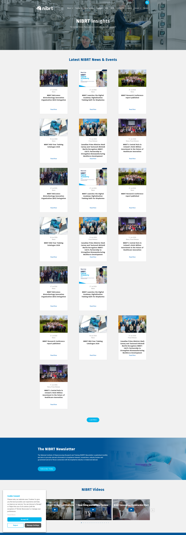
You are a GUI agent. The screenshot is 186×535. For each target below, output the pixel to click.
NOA (106, 8)
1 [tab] (81, 523)
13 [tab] (105, 523)
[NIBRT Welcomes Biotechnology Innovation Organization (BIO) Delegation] (54, 78)
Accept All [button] (24, 519)
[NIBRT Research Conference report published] (132, 78)
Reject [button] (15, 525)
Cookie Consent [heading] (13, 496)
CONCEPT (121, 8)
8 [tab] (95, 523)
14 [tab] (107, 523)
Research (99, 8)
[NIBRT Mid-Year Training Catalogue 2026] (54, 127)
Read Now (53, 109)
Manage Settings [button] (33, 525)
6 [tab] (91, 523)
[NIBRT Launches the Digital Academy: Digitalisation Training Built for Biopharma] (93, 78)
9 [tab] (97, 523)
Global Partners (89, 8)
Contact (145, 8)
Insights (129, 8)
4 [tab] (87, 523)
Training (77, 8)
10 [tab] (99, 523)
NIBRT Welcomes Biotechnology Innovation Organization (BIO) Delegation (53, 97)
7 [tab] (93, 523)
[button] (147, 2)
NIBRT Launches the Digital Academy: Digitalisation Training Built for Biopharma (93, 97)
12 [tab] (103, 523)
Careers (136, 8)
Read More (11, 515)
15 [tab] (108, 523)
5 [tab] (89, 523)
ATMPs (113, 8)
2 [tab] (83, 523)
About (69, 8)
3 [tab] (85, 523)
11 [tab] (101, 523)
